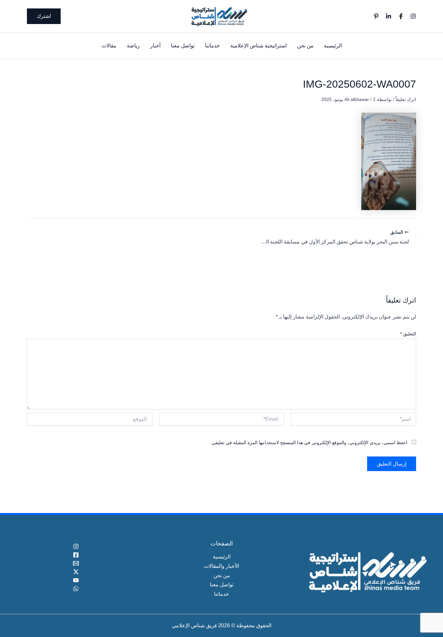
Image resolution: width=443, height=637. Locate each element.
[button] (44, 16)
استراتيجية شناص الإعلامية (258, 45)
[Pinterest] (376, 16)
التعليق (408, 333)
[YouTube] (76, 580)
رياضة (133, 45)
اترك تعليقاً (406, 99)
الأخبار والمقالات (221, 566)
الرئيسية (333, 45)
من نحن (305, 45)
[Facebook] (401, 16)
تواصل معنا (183, 45)
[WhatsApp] (76, 589)
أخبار (155, 45)
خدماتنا (212, 45)
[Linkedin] (388, 16)
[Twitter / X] (76, 572)
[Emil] (76, 563)
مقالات (109, 45)
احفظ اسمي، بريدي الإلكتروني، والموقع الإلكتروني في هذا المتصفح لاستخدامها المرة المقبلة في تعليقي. (308, 442)
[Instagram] (413, 16)
